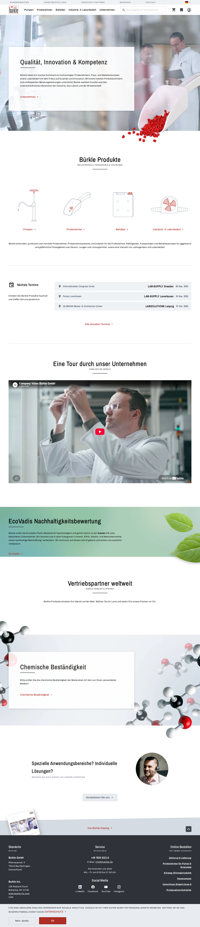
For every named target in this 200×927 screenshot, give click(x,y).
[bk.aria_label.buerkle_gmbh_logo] (14, 10)
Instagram (119, 891)
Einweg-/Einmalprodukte (177, 873)
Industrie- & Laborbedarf (82, 9)
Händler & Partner (93, 2)
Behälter (60, 9)
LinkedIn (80, 891)
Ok (52, 920)
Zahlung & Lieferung (180, 858)
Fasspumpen (184, 878)
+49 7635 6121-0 (100, 857)
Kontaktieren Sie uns (98, 797)
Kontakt (151, 2)
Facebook (93, 891)
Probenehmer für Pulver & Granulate (177, 865)
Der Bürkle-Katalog (98, 828)
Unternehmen (107, 9)
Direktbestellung (55, 2)
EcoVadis (14, 553)
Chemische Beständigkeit (34, 694)
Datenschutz (54, 911)
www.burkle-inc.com (19, 893)
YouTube (105, 891)
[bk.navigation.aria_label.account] (189, 10)
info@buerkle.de (104, 862)
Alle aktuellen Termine (97, 324)
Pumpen (29, 9)
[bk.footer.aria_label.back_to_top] (188, 829)
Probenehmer (44, 9)
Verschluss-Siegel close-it (177, 884)
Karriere (125, 2)
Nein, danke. (22, 920)
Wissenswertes (19, 2)
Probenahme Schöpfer (179, 890)
